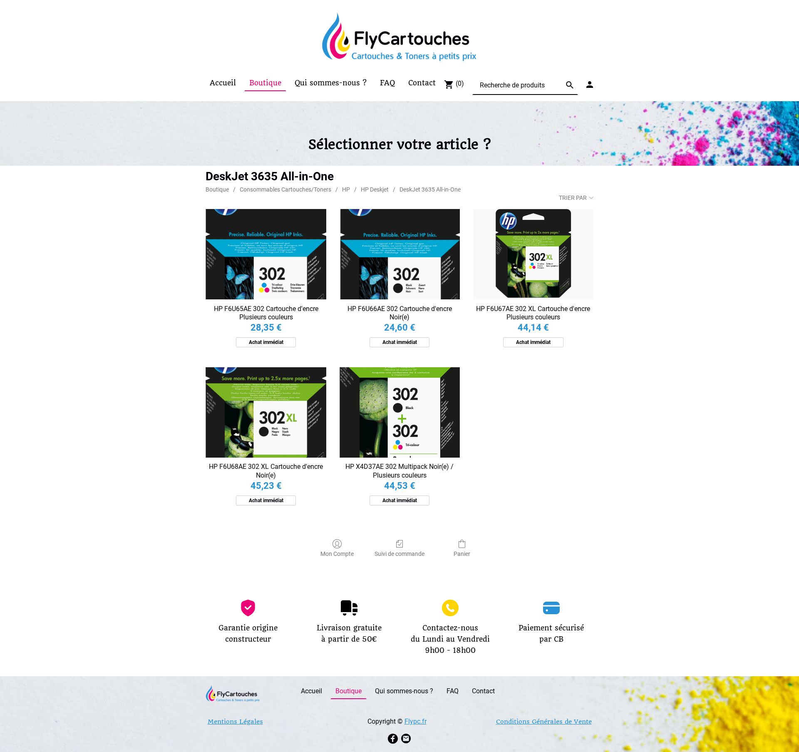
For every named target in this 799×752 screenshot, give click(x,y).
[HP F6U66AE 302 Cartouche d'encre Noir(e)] (400, 254)
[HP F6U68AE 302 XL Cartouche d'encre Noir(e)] (266, 412)
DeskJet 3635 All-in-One (430, 189)
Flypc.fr (415, 721)
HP (346, 189)
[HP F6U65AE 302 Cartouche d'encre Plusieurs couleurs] (266, 254)
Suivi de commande (399, 553)
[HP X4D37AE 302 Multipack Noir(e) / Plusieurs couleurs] (400, 412)
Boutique (217, 189)
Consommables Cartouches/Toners (285, 189)
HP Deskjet (375, 189)
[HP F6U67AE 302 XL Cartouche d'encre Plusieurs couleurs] (533, 254)
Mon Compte (337, 553)
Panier (462, 553)
